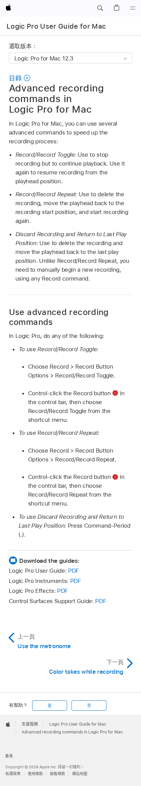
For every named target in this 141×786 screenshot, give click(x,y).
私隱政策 (13, 773)
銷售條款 (57, 773)
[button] (100, 8)
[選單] (133, 8)
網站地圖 (79, 773)
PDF (73, 570)
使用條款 (35, 773)
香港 (9, 756)
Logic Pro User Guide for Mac (56, 26)
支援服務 (30, 724)
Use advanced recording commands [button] (59, 317)
